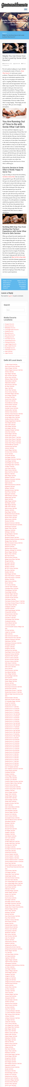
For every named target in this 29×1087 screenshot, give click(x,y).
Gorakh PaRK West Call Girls (12, 843)
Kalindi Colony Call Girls (11, 1043)
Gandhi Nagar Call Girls (11, 796)
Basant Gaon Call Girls (11, 517)
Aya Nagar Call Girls (10, 457)
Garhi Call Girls (9, 805)
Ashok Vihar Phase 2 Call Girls (13, 439)
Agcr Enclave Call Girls (11, 375)
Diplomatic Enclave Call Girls (12, 699)
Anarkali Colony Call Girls (11, 408)
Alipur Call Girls (9, 388)
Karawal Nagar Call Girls (11, 1072)
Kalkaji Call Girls (9, 1047)
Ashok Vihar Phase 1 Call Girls (13, 437)
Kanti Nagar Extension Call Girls (13, 1063)
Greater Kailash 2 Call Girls (12, 858)
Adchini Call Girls (9, 372)
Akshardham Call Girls (11, 381)
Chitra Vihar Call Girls (10, 615)
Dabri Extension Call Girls (11, 636)
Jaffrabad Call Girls (10, 956)
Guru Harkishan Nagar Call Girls (13, 885)
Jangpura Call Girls (10, 976)
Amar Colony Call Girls (11, 392)
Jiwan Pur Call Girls (10, 1009)
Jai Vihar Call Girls (10, 967)
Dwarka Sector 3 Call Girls (12, 754)
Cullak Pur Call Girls (10, 632)
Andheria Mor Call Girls (11, 410)
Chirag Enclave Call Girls (11, 614)
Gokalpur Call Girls (10, 832)
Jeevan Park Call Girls (10, 996)
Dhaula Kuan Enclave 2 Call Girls (13, 692)
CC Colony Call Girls (10, 585)
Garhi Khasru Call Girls (11, 808)
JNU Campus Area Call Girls (12, 1014)
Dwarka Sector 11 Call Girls (12, 710)
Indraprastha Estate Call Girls (13, 947)
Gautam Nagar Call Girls (11, 812)
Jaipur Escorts (9, 353)
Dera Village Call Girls (10, 674)
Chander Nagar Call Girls (11, 594)
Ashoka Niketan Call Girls (11, 444)
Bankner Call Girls (9, 510)
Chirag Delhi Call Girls (10, 612)
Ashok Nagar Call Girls (11, 433)
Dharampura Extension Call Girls (13, 687)
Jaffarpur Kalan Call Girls (11, 954)
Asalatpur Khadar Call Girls (12, 430)
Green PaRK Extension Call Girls (13, 865)
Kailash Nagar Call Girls (11, 1036)
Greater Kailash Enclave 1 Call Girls (14, 859)
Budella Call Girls (9, 572)
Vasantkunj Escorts (10, 340)
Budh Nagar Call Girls (10, 574)
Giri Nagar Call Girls (10, 830)
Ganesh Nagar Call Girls (11, 799)
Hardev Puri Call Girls (10, 894)
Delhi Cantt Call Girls (10, 666)
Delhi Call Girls (8, 351)
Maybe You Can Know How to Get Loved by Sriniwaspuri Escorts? (21, 284)
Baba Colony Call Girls (11, 470)
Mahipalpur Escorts (10, 327)
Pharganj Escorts (9, 337)
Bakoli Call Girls (9, 499)
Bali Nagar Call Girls (10, 503)
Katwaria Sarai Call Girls (11, 1081)
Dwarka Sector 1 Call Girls (12, 706)
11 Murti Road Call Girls (11, 364)
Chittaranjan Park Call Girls (12, 619)
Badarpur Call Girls (10, 477)
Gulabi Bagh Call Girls (10, 876)
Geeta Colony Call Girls (11, 816)
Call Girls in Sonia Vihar (8, 176)
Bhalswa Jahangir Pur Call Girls (13, 550)
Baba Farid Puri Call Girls (11, 472)
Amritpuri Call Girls (10, 397)
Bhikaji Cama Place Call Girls (12, 559)
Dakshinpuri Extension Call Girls (13, 643)
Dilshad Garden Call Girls (11, 697)
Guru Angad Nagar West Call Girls (14, 883)
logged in (10, 296)
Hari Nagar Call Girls (10, 899)
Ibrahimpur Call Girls (10, 932)
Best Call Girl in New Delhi (18, 257)
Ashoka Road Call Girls (11, 446)
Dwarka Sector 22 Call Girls (12, 743)
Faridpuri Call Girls (9, 774)
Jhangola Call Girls (10, 998)
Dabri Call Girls (9, 634)
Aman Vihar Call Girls (10, 390)
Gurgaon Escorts (9, 324)
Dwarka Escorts (9, 331)
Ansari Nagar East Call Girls (12, 415)
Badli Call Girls (8, 483)
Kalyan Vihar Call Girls (10, 1051)
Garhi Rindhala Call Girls (11, 810)
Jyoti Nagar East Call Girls (12, 1025)
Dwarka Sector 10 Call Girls (12, 708)
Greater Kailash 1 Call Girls (12, 856)
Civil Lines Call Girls (10, 625)
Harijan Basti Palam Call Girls (12, 905)
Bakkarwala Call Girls (10, 497)
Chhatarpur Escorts (10, 349)
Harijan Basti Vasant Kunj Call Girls (14, 907)
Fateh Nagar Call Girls (10, 776)
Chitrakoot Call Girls (10, 617)
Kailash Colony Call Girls (11, 1032)
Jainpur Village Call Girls (11, 970)
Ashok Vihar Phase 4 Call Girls (13, 443)
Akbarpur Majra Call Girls (11, 379)
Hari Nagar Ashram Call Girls (12, 901)
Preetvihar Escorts (10, 338)
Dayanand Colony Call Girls (12, 654)
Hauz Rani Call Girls (10, 918)
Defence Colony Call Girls (11, 657)
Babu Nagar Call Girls (10, 475)
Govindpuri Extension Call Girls (13, 848)
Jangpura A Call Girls (10, 978)
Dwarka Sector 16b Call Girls (12, 725)
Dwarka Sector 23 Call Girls (12, 745)
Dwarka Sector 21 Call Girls (12, 741)
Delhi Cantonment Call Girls (12, 665)
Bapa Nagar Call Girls (10, 512)
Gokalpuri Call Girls (10, 834)
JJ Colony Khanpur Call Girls (12, 1011)
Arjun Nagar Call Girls (10, 426)
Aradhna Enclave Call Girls (12, 419)
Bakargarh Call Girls (10, 494)
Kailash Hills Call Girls (10, 1034)
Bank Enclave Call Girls (11, 508)
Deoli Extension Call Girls (11, 670)
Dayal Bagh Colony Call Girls (12, 652)
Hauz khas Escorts (10, 335)
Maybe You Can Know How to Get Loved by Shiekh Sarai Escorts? (7, 284)
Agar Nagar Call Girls (10, 373)
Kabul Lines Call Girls (10, 1031)
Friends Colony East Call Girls (13, 787)
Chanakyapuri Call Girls (11, 590)
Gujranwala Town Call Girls (12, 874)
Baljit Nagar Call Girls (10, 504)
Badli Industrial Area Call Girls (12, 484)
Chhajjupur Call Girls (10, 606)
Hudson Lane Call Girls (11, 929)
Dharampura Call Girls (10, 685)
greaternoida (17, 63)
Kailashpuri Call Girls (10, 1038)
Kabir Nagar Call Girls (10, 1029)
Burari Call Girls (9, 583)
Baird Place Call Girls (10, 492)
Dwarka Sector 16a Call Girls (12, 723)
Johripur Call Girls (9, 1016)
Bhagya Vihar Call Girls (11, 541)
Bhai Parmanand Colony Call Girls (14, 543)
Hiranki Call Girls (9, 923)
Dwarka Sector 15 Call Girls (12, 719)
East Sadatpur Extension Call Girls (14, 768)
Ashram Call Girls (9, 448)
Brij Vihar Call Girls (10, 570)
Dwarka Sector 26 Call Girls (12, 747)
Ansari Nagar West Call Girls (12, 417)
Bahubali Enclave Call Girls (12, 490)
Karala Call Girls (9, 1069)
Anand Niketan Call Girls (11, 403)
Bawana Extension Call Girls (12, 523)
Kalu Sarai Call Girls (10, 1049)
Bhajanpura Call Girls (10, 545)
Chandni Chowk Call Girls (11, 597)
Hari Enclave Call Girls (10, 898)
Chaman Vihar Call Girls (11, 586)
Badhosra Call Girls (10, 481)
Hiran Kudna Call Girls (10, 921)
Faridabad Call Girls (10, 772)
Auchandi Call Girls (10, 455)
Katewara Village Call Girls (12, 1080)
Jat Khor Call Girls (10, 989)
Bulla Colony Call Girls (10, 581)
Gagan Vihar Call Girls (10, 794)
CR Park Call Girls (9, 630)
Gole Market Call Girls (10, 836)
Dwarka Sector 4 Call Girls (12, 756)
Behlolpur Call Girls (10, 532)
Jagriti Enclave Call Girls (11, 961)
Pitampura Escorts (10, 342)
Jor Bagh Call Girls (10, 1020)
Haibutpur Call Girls (10, 889)
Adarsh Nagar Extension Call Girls (14, 370)
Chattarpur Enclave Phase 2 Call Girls (15, 603)
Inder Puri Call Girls (10, 938)
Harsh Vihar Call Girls (10, 910)
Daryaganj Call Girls (10, 645)
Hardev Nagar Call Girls (11, 892)
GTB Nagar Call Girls (10, 872)
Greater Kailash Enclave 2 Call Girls (14, 861)
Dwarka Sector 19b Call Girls (12, 736)
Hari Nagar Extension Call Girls (13, 903)
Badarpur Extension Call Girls (12, 479)
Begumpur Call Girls (10, 530)
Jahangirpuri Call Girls (10, 963)
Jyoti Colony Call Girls (11, 1023)
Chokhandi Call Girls (10, 621)
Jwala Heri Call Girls (10, 1021)
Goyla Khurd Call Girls (10, 852)
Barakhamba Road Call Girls (12, 514)
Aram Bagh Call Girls (10, 423)
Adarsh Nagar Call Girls (11, 368)
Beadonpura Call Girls (10, 526)
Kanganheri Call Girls (10, 1058)
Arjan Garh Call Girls (10, 424)
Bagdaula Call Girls (10, 486)
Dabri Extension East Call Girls (13, 637)
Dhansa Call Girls (9, 683)
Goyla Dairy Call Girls (10, 850)
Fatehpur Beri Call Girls (11, 778)
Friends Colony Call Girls (11, 785)
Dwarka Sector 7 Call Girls (12, 761)
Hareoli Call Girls (9, 896)
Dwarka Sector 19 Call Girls (12, 734)
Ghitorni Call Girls (9, 827)
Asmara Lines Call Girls (11, 452)
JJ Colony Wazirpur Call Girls (12, 1012)
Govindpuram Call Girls (11, 845)
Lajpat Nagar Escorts (10, 344)
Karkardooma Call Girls (11, 1076)
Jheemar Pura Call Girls (11, 1003)
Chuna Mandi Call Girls (11, 623)
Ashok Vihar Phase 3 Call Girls (13, 441)
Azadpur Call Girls (9, 466)
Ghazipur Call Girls (10, 823)
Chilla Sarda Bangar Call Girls (12, 610)
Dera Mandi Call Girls (10, 672)
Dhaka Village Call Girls (11, 681)
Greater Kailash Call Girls (11, 854)
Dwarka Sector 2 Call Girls (12, 737)
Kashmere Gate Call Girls (11, 1078)
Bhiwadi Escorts (9, 333)
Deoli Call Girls (8, 668)
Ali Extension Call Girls (11, 384)
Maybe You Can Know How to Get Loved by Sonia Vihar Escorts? (14, 58)
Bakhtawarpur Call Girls (11, 495)
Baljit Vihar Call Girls (10, 506)
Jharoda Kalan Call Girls (11, 1000)
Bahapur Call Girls (9, 488)
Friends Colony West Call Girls (13, 788)
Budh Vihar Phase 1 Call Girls (12, 575)
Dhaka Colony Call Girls (11, 679)
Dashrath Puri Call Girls (11, 650)
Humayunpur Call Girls (11, 930)
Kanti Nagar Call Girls (10, 1061)
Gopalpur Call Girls (10, 839)
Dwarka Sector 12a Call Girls (12, 714)
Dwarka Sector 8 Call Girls (12, 763)
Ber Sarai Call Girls (10, 535)
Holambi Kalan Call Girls (11, 925)
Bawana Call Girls (9, 521)
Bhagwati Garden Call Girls (12, 537)
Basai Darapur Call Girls (11, 515)
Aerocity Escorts (9, 326)
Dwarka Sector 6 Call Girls (12, 759)
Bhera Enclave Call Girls (11, 557)
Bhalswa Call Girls (9, 546)
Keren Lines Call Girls (10, 1085)
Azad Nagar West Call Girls (12, 464)
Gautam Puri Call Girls (11, 814)
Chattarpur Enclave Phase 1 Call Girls (15, 601)
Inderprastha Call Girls (11, 941)
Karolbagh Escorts (10, 348)
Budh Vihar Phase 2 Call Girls (12, 577)
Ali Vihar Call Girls (9, 386)
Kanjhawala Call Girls (10, 1060)
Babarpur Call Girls (10, 473)
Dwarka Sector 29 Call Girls (12, 752)
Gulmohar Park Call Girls (11, 879)
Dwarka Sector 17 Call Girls (12, 727)
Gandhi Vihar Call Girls (11, 798)
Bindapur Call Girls (10, 566)
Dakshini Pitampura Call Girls (12, 639)
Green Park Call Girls (10, 863)
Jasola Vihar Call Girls (11, 987)
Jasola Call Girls (9, 985)
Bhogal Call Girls (9, 561)
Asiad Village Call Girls (11, 450)
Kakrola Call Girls (9, 1041)
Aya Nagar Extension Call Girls (13, 459)
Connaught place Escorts (12, 329)
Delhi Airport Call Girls (10, 663)
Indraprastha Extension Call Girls (13, 949)
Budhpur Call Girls (9, 579)
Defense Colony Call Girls (11, 661)
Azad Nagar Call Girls (10, 461)
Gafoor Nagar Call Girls (11, 792)
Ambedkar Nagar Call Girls (12, 393)
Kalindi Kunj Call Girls (10, 1045)
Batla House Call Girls (10, 519)
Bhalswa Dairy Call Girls (11, 548)
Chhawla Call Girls (9, 608)
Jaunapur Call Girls (10, 990)
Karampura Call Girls (10, 1071)
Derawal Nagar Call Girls (11, 676)
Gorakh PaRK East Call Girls (12, 841)
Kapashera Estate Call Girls (12, 1067)
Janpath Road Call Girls (11, 983)
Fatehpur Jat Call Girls (11, 779)
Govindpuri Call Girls (10, 847)
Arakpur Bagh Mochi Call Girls (13, 421)
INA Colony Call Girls (10, 934)
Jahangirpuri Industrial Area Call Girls (14, 965)
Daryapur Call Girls (10, 646)
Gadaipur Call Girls (10, 790)
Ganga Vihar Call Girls (10, 801)
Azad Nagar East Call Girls (12, 463)
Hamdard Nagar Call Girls (11, 890)
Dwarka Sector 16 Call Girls (12, 721)
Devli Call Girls (8, 677)
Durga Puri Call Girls (10, 703)
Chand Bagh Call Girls (10, 592)
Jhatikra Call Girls (9, 1001)
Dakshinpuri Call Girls (10, 641)
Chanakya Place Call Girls (11, 588)
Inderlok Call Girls (9, 939)
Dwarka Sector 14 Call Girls (12, 717)
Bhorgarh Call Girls (10, 563)
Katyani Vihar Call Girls (11, 1083)
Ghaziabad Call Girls (10, 821)
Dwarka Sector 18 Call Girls (12, 728)
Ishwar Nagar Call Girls (11, 950)
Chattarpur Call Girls (10, 599)
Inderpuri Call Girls (10, 943)
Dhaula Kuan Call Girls (10, 688)
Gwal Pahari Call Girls (10, 887)
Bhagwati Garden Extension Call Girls (14, 539)
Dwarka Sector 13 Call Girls (12, 716)
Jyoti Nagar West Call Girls (12, 1027)
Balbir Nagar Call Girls (10, 501)
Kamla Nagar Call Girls (11, 1056)
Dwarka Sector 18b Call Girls (12, 732)
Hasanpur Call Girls (10, 912)
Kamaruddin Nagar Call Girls (12, 1054)
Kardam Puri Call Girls (10, 1074)
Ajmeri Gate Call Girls (10, 377)
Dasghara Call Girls (10, 648)
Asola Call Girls (9, 454)
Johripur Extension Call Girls (12, 1018)
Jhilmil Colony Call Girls (11, 1005)
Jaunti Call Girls (9, 992)
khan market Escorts (10, 346)
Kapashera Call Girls (10, 1065)
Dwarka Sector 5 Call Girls (12, 757)
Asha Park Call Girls (10, 432)
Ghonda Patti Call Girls (11, 828)
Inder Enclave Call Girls (11, 936)
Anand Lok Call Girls (10, 401)
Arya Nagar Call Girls (10, 428)
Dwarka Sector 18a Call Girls (12, 730)
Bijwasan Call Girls (10, 565)
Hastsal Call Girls (9, 914)
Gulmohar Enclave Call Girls (12, 878)
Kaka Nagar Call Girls (10, 1040)
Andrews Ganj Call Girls (11, 412)
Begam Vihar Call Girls (11, 528)
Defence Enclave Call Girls (12, 659)
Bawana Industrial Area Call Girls (13, 524)
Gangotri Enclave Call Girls (12, 803)
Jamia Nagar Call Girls (11, 972)
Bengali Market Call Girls (11, 534)
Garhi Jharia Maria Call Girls (12, 807)
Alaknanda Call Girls (10, 382)
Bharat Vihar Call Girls (11, 554)
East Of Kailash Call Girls (11, 767)
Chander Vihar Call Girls (11, 595)
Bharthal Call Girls (9, 555)
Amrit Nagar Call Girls (10, 395)
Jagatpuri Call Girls (10, 958)
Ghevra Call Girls (9, 825)
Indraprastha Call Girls (11, 945)
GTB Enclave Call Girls (11, 870)
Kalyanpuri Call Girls (10, 1052)
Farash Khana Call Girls (11, 770)
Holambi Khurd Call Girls (11, 927)
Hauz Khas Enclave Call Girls (12, 916)
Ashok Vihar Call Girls (10, 435)
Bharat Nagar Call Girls (11, 552)
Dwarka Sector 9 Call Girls (12, 765)
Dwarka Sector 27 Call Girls (12, 748)
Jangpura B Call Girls (10, 980)
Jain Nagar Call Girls (10, 969)
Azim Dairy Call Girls (10, 468)
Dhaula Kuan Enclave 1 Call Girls (13, 690)
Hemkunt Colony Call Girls (12, 920)
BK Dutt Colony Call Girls (11, 568)
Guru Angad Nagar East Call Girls (13, 881)
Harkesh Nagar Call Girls (11, 909)
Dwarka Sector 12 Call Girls (12, 712)
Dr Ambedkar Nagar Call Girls (12, 701)
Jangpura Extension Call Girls (12, 981)
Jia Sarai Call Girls (9, 1007)
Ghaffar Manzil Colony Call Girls (13, 819)
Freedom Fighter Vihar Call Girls (13, 783)
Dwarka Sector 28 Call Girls (12, 750)
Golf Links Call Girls (10, 838)
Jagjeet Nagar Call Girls (11, 960)
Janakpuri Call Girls (10, 974)
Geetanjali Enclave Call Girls (12, 818)
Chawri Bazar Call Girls (11, 605)
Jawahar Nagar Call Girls (11, 994)
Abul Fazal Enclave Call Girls (12, 366)
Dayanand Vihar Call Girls (11, 656)
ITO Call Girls (8, 952)
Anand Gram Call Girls (11, 399)
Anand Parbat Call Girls (11, 404)
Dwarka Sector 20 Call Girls (12, 739)
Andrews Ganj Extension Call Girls (14, 413)
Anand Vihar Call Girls (10, 406)
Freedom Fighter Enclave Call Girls (14, 781)
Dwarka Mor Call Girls (10, 705)
